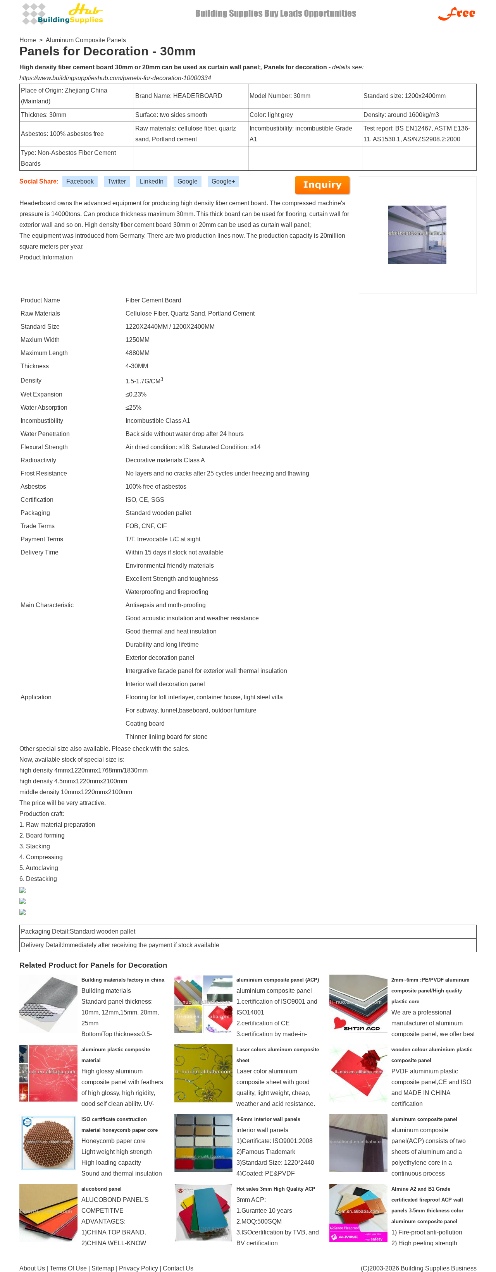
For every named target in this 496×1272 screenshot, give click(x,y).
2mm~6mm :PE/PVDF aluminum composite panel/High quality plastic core (430, 990)
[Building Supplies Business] (62, 13)
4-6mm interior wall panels (268, 1119)
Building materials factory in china (122, 980)
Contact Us (178, 1268)
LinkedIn (152, 181)
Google (187, 181)
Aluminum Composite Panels (86, 40)
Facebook (80, 181)
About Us (32, 1268)
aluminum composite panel (424, 1119)
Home (27, 40)
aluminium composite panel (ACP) (277, 980)
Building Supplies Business (439, 1268)
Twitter (117, 181)
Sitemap (102, 1268)
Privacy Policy (138, 1268)
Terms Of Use (68, 1268)
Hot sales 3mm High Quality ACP (275, 1189)
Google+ (223, 181)
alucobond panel (101, 1189)
